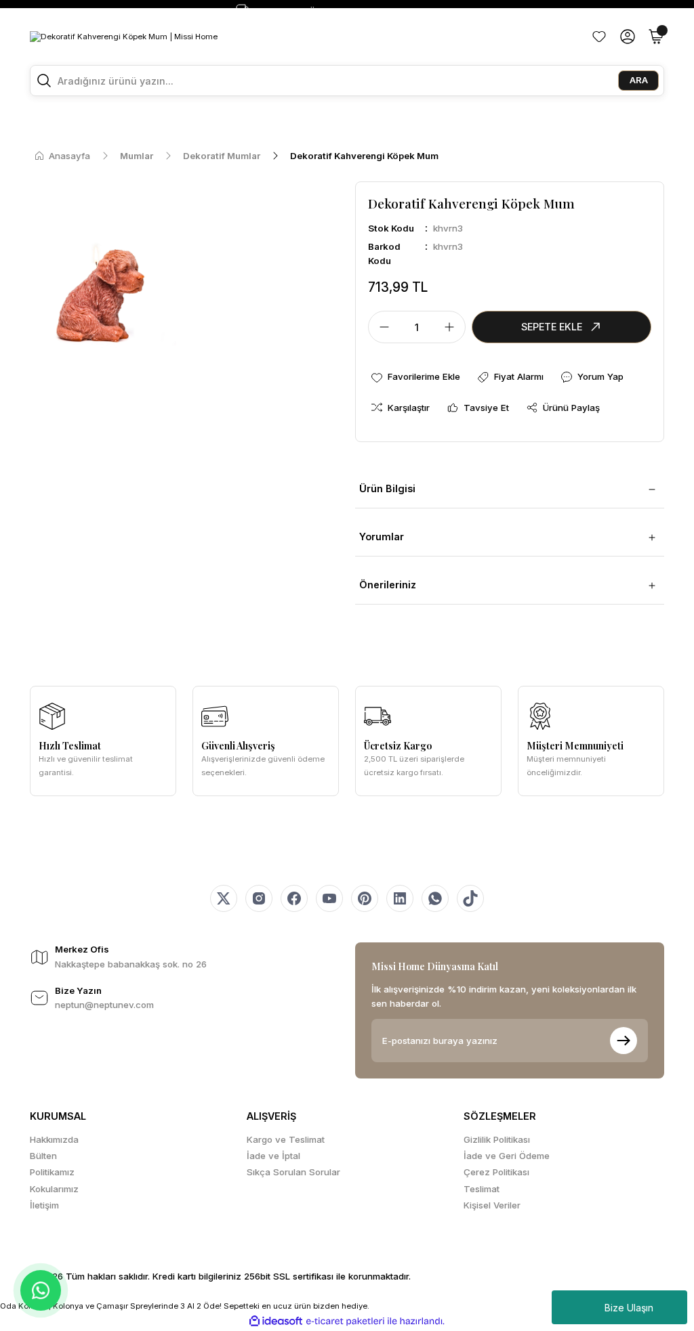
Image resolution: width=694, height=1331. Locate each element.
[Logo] (124, 36)
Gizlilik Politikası (497, 1139)
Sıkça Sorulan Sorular (293, 1171)
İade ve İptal (273, 1155)
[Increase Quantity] (453, 327)
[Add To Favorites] (415, 377)
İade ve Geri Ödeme (507, 1155)
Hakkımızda (54, 1139)
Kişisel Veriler (492, 1205)
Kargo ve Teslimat (286, 1139)
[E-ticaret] (345, 1321)
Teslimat (481, 1188)
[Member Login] (627, 36)
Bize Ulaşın (629, 1307)
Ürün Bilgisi (387, 488)
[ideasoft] (276, 1321)
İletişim (44, 1205)
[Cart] (656, 36)
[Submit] (623, 1040)
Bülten (43, 1155)
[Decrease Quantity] (380, 327)
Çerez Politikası (496, 1171)
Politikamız (52, 1171)
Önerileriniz (387, 584)
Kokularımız (54, 1188)
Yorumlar (381, 536)
